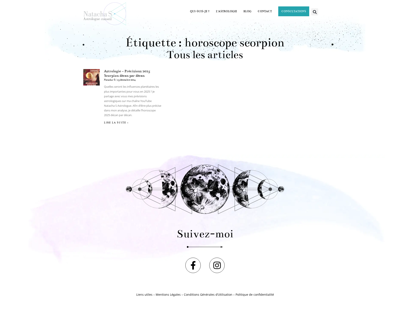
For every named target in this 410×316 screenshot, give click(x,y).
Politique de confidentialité (255, 294)
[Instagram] (217, 265)
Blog (247, 11)
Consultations (293, 11)
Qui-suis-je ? (199, 11)
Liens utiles (144, 294)
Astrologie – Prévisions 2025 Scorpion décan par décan (127, 73)
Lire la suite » (116, 122)
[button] (314, 11)
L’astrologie (226, 11)
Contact (265, 11)
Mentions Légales (168, 294)
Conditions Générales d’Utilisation (208, 294)
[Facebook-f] (193, 265)
